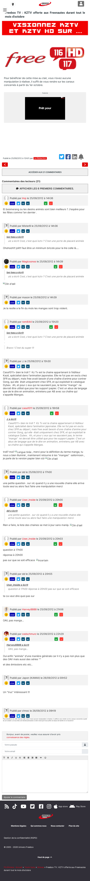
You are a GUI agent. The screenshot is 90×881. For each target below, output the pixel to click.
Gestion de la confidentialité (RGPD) (20, 838)
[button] (4, 757)
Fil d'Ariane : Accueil (13, 867)
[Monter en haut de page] (28, 203)
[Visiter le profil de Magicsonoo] (6, 261)
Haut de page (44, 857)
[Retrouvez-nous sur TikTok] (15, 806)
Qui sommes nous (38, 826)
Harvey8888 (29, 609)
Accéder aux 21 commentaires (45, 172)
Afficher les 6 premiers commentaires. (47, 188)
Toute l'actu (29, 867)
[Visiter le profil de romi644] (6, 321)
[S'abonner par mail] (81, 158)
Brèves (40, 867)
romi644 (27, 321)
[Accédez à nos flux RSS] (7, 806)
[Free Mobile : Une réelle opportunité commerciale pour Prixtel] (85, 164)
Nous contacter (57, 826)
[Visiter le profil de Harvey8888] (6, 609)
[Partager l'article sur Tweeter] (62, 158)
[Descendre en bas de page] (23, 203)
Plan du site (74, 826)
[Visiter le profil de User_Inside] (6, 499)
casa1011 (27, 408)
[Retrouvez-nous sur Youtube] (24, 806)
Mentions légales (18, 826)
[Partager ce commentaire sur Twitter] (18, 203)
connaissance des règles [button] (18, 737)
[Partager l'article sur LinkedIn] (75, 158)
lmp (24, 198)
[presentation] (4, 757)
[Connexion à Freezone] (81, 4)
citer (12, 203)
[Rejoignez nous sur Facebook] (41, 806)
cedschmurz (29, 633)
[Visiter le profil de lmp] (6, 197)
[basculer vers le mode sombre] (13, 4)
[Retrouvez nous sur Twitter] (32, 806)
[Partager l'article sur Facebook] (69, 158)
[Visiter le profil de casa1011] (6, 407)
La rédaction (40, 158)
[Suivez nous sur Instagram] (49, 806)
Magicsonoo (29, 261)
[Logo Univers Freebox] (45, 3)
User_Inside (29, 499)
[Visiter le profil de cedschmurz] (6, 633)
